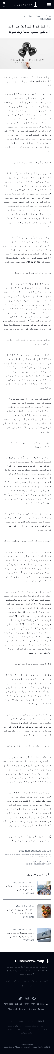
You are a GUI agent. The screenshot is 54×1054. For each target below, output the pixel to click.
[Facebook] (34, 998)
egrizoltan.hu (9, 1047)
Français (42, 1009)
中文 (33, 1004)
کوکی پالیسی (42, 1029)
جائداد (24, 986)
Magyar (22, 1009)
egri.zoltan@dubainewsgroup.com (38, 864)
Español (18, 1004)
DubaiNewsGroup (29, 961)
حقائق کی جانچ (27, 1033)
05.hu (40, 1047)
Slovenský (12, 1009)
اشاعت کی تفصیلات (32, 1026)
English (40, 1004)
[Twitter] (20, 998)
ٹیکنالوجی (11, 980)
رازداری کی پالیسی (16, 1026)
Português (8, 1004)
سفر (31, 986)
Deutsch (32, 1009)
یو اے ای (22, 980)
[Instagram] (27, 998)
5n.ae (35, 1047)
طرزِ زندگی (33, 980)
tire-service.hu (26, 1047)
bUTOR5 (47, 1047)
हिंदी (27, 1004)
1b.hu (17, 1047)
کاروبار (44, 980)
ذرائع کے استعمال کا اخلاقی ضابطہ (21, 1029)
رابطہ (43, 1026)
